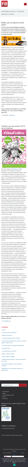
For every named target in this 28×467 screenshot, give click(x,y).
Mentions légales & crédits (8, 395)
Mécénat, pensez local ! (7, 335)
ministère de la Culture (16, 452)
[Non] (26, 462)
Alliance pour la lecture (17, 435)
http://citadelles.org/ (6, 321)
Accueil (3, 329)
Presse (4, 393)
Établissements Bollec (17, 169)
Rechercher (23, 385)
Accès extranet (6, 391)
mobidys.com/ (12, 115)
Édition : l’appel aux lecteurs (8, 353)
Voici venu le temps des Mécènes (9, 332)
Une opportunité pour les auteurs (9, 351)
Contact (4, 396)
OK (14, 465)
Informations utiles (6, 348)
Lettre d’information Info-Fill (8, 428)
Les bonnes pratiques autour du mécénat (11, 338)
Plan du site (5, 398)
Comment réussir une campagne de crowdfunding (13, 345)
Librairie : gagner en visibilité (8, 356)
